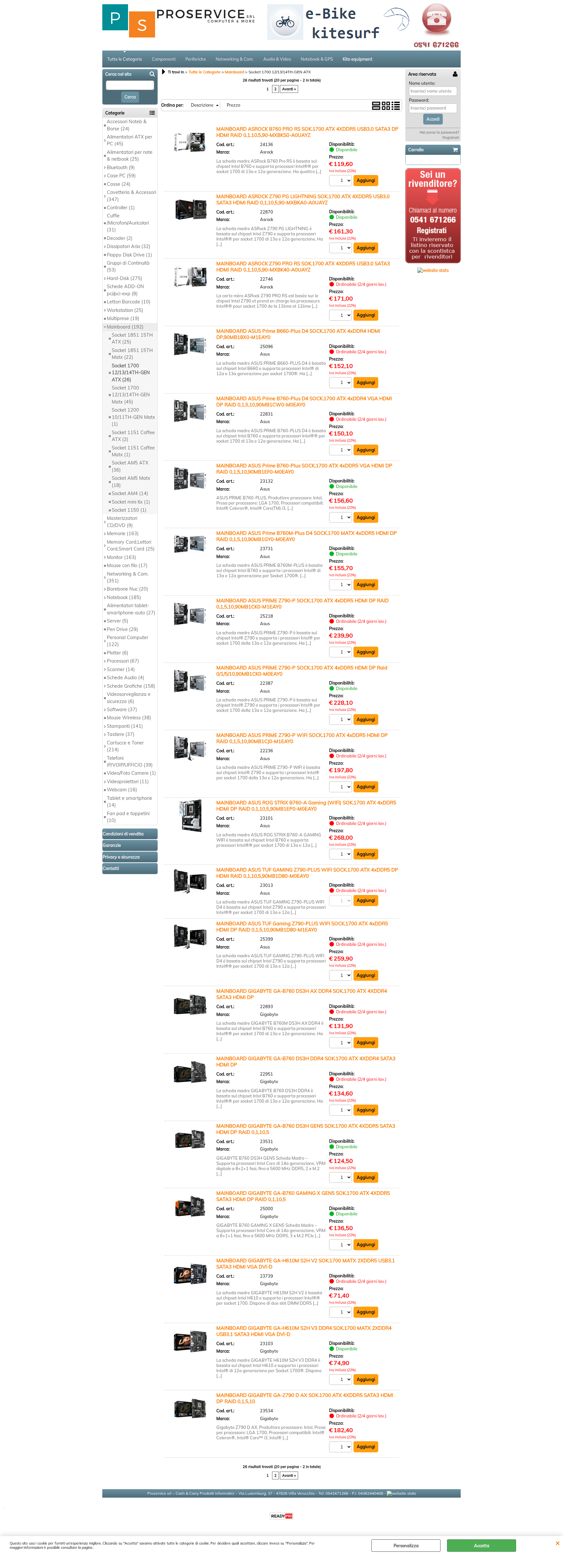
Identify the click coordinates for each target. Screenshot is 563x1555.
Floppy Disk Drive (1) (129, 255)
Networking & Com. (234, 59)
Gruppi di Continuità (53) (128, 266)
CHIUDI (558, 1542)
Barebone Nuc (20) (127, 589)
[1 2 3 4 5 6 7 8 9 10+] (341, 181)
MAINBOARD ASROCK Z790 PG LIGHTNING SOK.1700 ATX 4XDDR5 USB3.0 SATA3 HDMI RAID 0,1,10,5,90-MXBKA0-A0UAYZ (303, 199)
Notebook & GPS (317, 59)
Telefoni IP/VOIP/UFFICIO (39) (130, 761)
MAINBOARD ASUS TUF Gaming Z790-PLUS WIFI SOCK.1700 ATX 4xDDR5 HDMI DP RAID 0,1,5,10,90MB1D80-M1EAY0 (302, 926)
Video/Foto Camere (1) (131, 773)
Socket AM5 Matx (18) (131, 481)
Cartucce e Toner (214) (125, 746)
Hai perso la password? (439, 132)
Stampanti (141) (125, 726)
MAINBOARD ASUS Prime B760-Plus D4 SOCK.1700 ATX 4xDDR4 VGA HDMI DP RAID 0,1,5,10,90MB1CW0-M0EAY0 (304, 401)
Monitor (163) (121, 557)
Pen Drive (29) (122, 629)
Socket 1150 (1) (129, 510)
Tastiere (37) (121, 734)
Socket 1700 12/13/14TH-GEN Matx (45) (131, 395)
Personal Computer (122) (127, 641)
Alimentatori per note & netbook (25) (129, 155)
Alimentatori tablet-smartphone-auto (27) (131, 609)
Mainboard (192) (125, 327)
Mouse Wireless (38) (129, 718)
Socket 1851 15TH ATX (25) (132, 338)
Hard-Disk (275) (124, 278)
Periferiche (195, 59)
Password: (419, 100)
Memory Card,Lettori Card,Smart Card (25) (131, 545)
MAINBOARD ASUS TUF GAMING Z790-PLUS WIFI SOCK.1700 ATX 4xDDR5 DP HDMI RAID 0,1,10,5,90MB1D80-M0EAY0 (307, 873)
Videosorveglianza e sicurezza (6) (129, 697)
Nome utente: (422, 83)
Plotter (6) (117, 653)
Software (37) (122, 709)
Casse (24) (119, 184)
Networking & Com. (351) (128, 577)
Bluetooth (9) (121, 167)
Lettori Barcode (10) (129, 302)
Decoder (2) (120, 238)
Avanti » (289, 89)
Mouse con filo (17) (127, 565)
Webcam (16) (122, 790)
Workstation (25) (125, 310)
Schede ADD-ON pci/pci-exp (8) (125, 290)
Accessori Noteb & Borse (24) (127, 125)
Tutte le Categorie (124, 59)
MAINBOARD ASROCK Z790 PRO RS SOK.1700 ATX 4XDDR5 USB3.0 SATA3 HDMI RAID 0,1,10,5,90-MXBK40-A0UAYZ (303, 266)
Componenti (164, 59)
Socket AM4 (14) (130, 493)
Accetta (481, 1545)
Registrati (450, 137)
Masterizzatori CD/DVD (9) (122, 521)
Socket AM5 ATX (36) (130, 466)
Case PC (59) (121, 176)
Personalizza (406, 1545)
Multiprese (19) (123, 318)
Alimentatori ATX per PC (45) (129, 140)
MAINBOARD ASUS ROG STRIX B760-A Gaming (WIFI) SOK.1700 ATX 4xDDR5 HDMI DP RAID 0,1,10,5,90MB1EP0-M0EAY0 (306, 806)
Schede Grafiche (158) (131, 686)
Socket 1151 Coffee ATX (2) (133, 436)
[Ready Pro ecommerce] (281, 1516)
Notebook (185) (124, 597)
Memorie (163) (123, 533)
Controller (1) (121, 208)
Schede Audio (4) (125, 678)
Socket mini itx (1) (131, 502)
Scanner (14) (121, 669)
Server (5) (117, 621)
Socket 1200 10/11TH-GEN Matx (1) (133, 417)
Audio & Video (277, 59)
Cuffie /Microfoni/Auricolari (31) (128, 223)
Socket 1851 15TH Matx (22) (132, 353)
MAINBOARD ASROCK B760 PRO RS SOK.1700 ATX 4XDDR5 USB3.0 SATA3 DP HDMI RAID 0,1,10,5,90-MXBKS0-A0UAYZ (307, 132)
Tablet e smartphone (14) (129, 801)
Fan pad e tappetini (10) (128, 817)
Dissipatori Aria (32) (129, 246)
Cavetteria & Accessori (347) (131, 195)
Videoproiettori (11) (128, 782)
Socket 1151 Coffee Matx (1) (133, 451)
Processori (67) (123, 661)
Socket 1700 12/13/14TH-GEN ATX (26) (131, 373)
